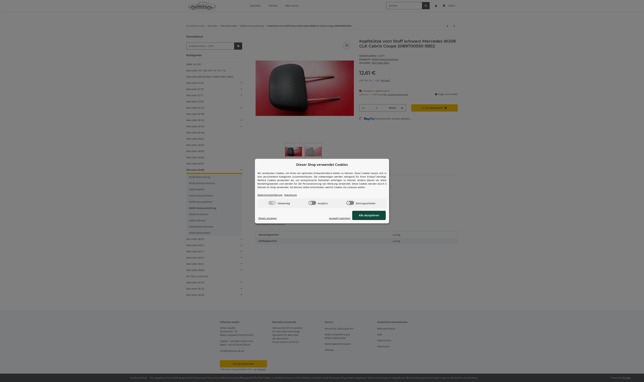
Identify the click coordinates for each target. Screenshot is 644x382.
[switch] (272, 203)
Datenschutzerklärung (269, 195)
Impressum (290, 195)
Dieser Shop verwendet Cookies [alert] (322, 164)
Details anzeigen (267, 218)
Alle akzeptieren (369, 215)
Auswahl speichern (340, 218)
